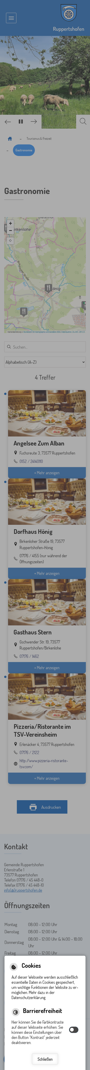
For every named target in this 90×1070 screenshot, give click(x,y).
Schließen (45, 1059)
